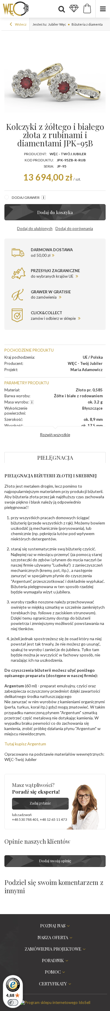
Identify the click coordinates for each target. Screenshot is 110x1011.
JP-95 (61, 166)
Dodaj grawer (26, 197)
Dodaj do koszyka (55, 212)
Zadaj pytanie (40, 803)
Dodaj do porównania (74, 228)
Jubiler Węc (57, 24)
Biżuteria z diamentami (89, 24)
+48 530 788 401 (25, 819)
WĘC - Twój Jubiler (68, 154)
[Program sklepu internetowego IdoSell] (55, 1002)
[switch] (13, 1002)
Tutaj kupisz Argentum (25, 743)
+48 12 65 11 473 (53, 819)
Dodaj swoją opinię (55, 860)
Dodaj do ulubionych (35, 228)
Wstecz (20, 24)
